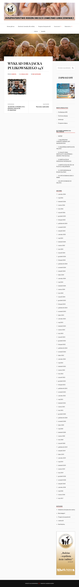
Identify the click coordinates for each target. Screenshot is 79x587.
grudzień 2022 (62, 340)
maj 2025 (60, 238)
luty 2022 (60, 373)
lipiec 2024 (61, 274)
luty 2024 (60, 293)
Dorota (13, 74)
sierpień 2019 (61, 450)
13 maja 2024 (24, 74)
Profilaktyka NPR (62, 112)
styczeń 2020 (61, 443)
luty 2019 (60, 472)
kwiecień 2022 (62, 366)
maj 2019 (60, 461)
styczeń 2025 (61, 252)
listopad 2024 (61, 260)
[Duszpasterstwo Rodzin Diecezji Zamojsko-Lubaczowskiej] (39, 19)
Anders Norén (50, 583)
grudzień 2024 (62, 256)
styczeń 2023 (61, 337)
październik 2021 (62, 388)
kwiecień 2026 (62, 201)
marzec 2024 (61, 289)
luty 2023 (60, 333)
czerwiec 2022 (62, 359)
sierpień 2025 (61, 231)
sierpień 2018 (61, 483)
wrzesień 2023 (62, 311)
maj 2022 (60, 362)
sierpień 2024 (61, 271)
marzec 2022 (61, 370)
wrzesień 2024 (62, 267)
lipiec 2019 (61, 454)
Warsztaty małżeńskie (42, 107)
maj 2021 (60, 399)
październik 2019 (62, 447)
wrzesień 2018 (62, 480)
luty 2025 (60, 249)
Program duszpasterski (44, 26)
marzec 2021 (61, 406)
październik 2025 (62, 223)
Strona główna (10, 26)
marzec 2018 (61, 494)
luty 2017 (60, 498)
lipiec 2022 (61, 355)
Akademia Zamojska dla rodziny (26, 26)
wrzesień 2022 (62, 351)
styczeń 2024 (61, 296)
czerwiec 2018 (62, 487)
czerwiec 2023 (62, 318)
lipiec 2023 (61, 315)
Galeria (36, 31)
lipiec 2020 (61, 425)
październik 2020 (62, 417)
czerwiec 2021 (62, 395)
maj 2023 (60, 322)
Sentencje (60, 119)
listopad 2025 (61, 220)
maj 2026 (60, 197)
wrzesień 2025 (62, 227)
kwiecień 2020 (62, 432)
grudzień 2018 (62, 476)
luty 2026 (60, 208)
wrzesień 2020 (62, 421)
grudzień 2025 (62, 216)
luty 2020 (60, 439)
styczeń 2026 (61, 212)
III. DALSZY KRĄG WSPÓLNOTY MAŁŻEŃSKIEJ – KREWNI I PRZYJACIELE (64, 154)
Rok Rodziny (61, 524)
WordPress (34, 583)
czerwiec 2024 (62, 278)
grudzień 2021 (62, 381)
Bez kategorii (36, 74)
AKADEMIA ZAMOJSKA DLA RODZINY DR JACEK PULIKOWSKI (16, 108)
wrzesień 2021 (62, 392)
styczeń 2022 (61, 377)
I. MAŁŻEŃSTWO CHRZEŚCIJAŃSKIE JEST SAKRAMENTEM (63, 141)
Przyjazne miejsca (63, 123)
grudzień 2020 (62, 414)
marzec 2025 (61, 245)
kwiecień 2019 (62, 465)
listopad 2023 (61, 304)
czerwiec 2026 (62, 194)
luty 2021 (60, 410)
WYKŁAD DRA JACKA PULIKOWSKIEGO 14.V (26, 65)
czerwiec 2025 (62, 234)
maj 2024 (60, 282)
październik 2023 (62, 307)
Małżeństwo (68, 26)
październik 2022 (62, 348)
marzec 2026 (61, 205)
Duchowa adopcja (63, 116)
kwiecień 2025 (62, 241)
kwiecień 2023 (62, 326)
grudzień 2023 (62, 300)
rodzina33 (61, 520)
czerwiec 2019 (62, 458)
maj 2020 (60, 428)
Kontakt (43, 31)
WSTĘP (60, 136)
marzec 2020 (61, 436)
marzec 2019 (61, 469)
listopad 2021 (61, 384)
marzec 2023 (61, 329)
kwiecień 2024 (62, 285)
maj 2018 (60, 491)
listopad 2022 (61, 344)
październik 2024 (62, 263)
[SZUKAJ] (72, 68)
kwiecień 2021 (62, 403)
